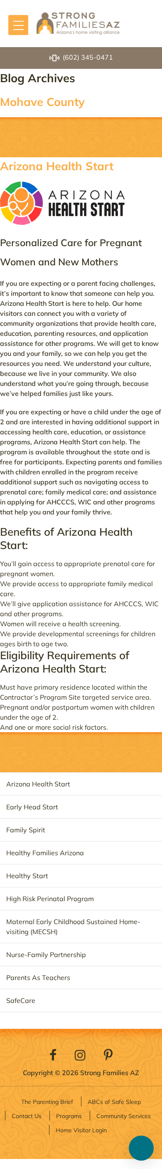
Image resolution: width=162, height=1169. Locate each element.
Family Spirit (25, 830)
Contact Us (27, 1116)
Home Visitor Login (81, 1130)
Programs (69, 1116)
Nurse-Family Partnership (46, 954)
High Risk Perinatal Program (50, 898)
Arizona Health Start (56, 166)
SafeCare (20, 1000)
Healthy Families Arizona (45, 853)
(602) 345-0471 (88, 57)
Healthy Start (27, 876)
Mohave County (42, 101)
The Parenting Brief (47, 1102)
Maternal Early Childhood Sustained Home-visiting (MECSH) (73, 926)
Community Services (123, 1116)
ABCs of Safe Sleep (114, 1102)
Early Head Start (32, 807)
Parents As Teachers (38, 977)
